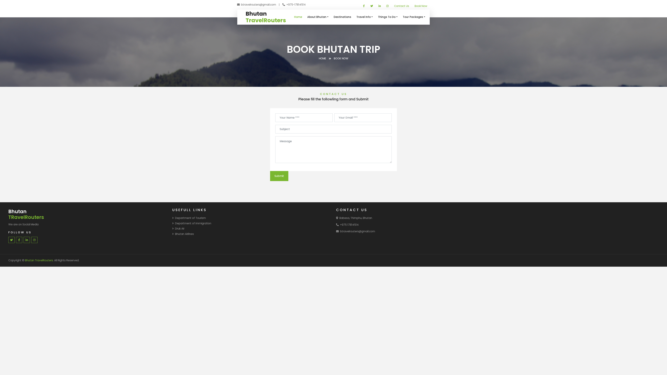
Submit (279, 176)
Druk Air (179, 228)
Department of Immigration (193, 223)
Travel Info (363, 17)
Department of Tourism (190, 218)
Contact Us (401, 6)
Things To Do (387, 17)
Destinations (342, 17)
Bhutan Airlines (184, 234)
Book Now (421, 6)
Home (298, 17)
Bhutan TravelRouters (39, 260)
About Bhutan (316, 17)
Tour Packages (413, 17)
